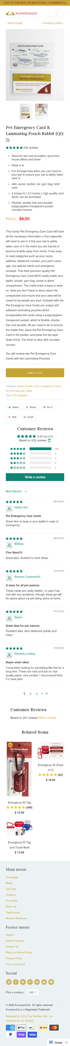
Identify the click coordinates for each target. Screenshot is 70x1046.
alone (21, 386)
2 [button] (30, 694)
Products (11, 895)
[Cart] (60, 13)
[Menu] (52, 13)
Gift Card (11, 889)
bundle (28, 386)
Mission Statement (16, 918)
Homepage (12, 877)
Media (9, 883)
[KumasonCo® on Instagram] (44, 982)
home (57, 386)
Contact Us (12, 946)
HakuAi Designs (15, 940)
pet (22, 390)
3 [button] (37, 694)
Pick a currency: (16, 992)
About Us (11, 906)
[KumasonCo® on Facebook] (16, 982)
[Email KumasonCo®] (51, 982)
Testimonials (13, 912)
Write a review (47, 718)
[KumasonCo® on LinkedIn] (37, 982)
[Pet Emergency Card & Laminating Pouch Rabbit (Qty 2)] (35, 65)
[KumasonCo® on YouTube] (23, 982)
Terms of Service (15, 964)
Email (31, 416)
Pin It (49, 407)
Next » (60, 23)
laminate (14, 390)
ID (7, 390)
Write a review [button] (35, 477)
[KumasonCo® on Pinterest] (30, 982)
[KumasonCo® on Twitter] (9, 982)
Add (14, 416)
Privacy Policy (14, 958)
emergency (46, 386)
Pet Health (12, 900)
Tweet (15, 407)
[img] (14, 502)
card (36, 386)
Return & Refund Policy (19, 952)
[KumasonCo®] (21, 13)
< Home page (14, 23)
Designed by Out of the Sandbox (24, 1016)
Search (10, 935)
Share (33, 407)
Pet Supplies (20, 395)
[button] (14, 147)
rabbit (29, 390)
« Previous (47, 23)
